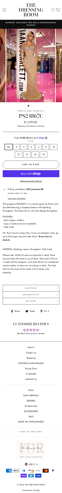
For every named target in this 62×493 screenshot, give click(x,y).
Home (31, 390)
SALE (31, 416)
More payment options (31, 181)
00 (8, 146)
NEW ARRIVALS (31, 395)
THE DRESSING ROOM (31, 10)
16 (35, 154)
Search (31, 347)
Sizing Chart (31, 368)
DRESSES (31, 400)
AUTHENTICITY (31, 294)
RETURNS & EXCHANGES (30, 363)
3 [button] (34, 106)
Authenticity (31, 379)
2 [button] (31, 106)
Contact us (31, 352)
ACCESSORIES (31, 411)
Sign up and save (31, 431)
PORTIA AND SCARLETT (31, 111)
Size (31, 141)
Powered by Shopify (31, 490)
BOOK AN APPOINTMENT (31, 421)
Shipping (21, 126)
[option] (31, 24)
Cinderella (31, 373)
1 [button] (28, 106)
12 (18, 154)
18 (43, 154)
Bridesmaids (31, 406)
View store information (17, 198)
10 (53, 146)
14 (27, 154)
